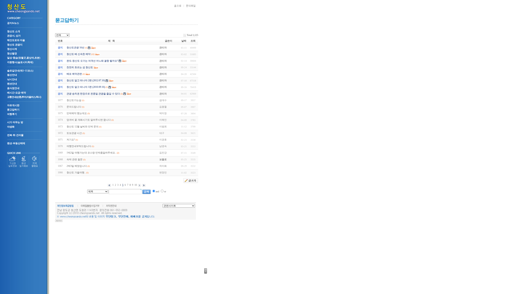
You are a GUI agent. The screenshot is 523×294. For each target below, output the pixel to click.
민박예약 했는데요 (77, 113)
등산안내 (12, 75)
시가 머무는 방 (15, 122)
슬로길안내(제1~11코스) (20, 70)
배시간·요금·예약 (16, 92)
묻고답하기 (13, 109)
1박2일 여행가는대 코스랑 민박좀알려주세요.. (91, 152)
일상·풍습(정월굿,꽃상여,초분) (23, 57)
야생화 (11, 126)
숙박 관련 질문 (75, 159)
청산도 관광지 (14, 44)
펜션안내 (12, 83)
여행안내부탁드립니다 (79, 146)
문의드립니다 (74, 106)
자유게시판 (13, 105)
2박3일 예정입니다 (77, 166)
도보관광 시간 (74, 133)
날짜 (183, 40)
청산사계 (12, 49)
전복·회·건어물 (15, 135)
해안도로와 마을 (16, 40)
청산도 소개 (13, 31)
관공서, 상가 (14, 35)
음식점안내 (13, 88)
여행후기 (12, 114)
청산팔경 (12, 53)
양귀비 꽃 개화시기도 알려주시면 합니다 (89, 119)
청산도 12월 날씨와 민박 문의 (82, 126)
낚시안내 (12, 79)
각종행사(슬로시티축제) (20, 62)
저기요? (71, 139)
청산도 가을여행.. (76, 172)
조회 (193, 40)
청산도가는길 (74, 100)
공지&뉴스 (13, 23)
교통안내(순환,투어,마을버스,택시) (24, 97)
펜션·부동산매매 (16, 143)
